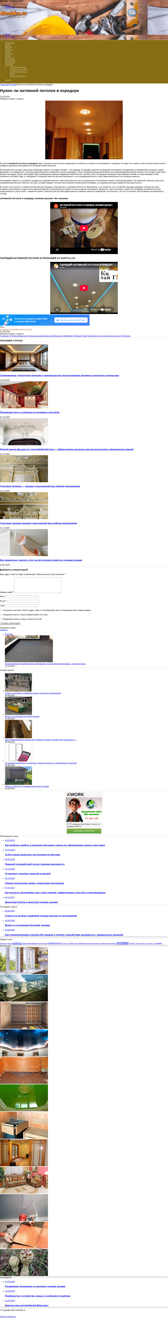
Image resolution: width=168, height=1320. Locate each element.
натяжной (13, 329)
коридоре (4, 329)
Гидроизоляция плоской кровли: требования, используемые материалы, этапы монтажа (45, 664)
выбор (10, 943)
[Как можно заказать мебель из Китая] (24, 1193)
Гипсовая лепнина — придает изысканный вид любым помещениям (40, 486)
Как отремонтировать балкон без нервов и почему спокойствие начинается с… (41, 740)
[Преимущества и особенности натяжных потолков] (24, 408)
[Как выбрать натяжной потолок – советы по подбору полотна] (24, 1111)
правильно (96, 943)
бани (1, 943)
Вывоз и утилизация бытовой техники (22, 716)
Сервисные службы (19, 69)
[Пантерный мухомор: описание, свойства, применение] (24, 1275)
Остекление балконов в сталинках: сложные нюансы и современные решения (41, 763)
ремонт (113, 943)
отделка (64, 943)
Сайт (2, 606)
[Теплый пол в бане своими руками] (24, 1083)
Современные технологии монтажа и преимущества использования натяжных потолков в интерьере (59, 375)
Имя (2, 596)
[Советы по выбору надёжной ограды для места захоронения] (18, 691)
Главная (4, 85)
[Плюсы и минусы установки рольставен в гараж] (18, 784)
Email (3, 601)
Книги (12, 74)
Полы (8, 56)
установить (149, 943)
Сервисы (10, 63)
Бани (8, 45)
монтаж (40, 943)
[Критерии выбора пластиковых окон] (24, 973)
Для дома (10, 61)
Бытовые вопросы (18, 72)
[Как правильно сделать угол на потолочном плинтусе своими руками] (24, 555)
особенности (54, 943)
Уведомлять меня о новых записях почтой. (22, 619)
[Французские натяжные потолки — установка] (24, 1056)
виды (5, 943)
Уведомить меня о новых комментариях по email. (25, 615)
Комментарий (7, 592)
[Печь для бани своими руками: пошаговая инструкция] (24, 1138)
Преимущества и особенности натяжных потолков (29, 412)
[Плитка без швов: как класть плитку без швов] (24, 1248)
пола (76, 943)
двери (25, 943)
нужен (21, 329)
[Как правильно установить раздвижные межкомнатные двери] (24, 1165)
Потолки (9, 58)
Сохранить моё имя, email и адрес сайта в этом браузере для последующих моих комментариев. (47, 610)
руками (123, 943)
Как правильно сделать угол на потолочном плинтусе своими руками (41, 560)
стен (137, 943)
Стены (8, 50)
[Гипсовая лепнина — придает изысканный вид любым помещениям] (24, 482)
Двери (8, 47)
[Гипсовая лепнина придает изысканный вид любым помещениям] (24, 518)
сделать (132, 943)
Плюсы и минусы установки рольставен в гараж (27, 786)
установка (157, 943)
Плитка (9, 54)
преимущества (105, 943)
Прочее (9, 65)
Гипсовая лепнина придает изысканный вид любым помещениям (38, 523)
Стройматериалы (18, 67)
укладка (142, 943)
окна (45, 943)
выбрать (17, 943)
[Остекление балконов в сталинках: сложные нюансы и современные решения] (18, 761)
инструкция (33, 943)
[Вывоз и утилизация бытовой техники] (18, 714)
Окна (7, 52)
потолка (82, 943)
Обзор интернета (17, 76)
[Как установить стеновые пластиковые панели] (24, 1028)
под (69, 943)
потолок (28, 329)
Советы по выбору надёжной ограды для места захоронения (33, 693)
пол (72, 943)
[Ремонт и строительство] (14, 30)
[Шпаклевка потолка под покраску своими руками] (24, 1220)
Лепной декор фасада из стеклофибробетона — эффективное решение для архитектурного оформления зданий (66, 449)
